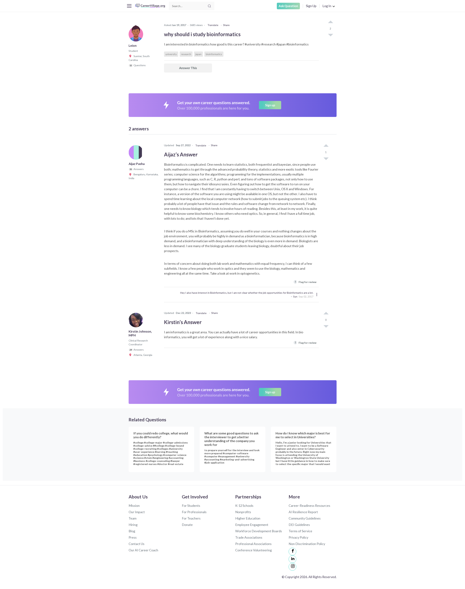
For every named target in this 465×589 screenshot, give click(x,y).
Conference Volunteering (253, 550)
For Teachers (191, 518)
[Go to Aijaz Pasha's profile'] (137, 153)
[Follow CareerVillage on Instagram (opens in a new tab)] (292, 567)
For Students (191, 506)
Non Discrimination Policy (307, 544)
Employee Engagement (251, 525)
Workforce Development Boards (258, 531)
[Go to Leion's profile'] (137, 35)
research (186, 54)
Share (226, 25)
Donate (187, 525)
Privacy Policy (298, 537)
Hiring (133, 525)
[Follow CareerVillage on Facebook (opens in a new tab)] (292, 551)
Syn (295, 296)
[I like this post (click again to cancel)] (330, 22)
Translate (212, 25)
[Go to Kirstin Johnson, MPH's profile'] (137, 321)
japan (198, 54)
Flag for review (305, 282)
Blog (132, 531)
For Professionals (194, 512)
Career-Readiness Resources (309, 506)
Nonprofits (243, 512)
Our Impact (137, 512)
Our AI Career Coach (143, 550)
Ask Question (288, 6)
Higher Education (247, 518)
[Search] (209, 6)
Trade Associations (248, 537)
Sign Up (311, 6)
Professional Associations (253, 544)
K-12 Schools (244, 506)
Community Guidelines (305, 518)
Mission (134, 506)
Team (132, 518)
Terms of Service (300, 531)
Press (133, 537)
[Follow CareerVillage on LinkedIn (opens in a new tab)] (292, 559)
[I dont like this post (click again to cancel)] (330, 34)
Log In (326, 6)
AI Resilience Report (303, 512)
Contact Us (136, 544)
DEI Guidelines (299, 525)
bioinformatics (214, 54)
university (171, 54)
